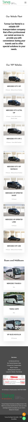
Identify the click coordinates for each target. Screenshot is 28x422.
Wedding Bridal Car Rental (14, 369)
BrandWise (14, 419)
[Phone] (24, 414)
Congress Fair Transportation (14, 365)
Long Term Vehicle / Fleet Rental (14, 372)
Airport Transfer (14, 367)
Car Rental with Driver (14, 361)
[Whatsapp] (24, 418)
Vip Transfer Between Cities (14, 363)
